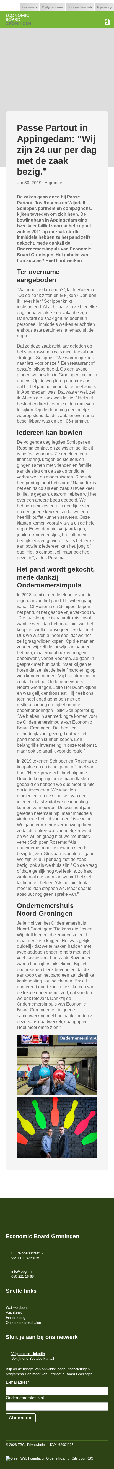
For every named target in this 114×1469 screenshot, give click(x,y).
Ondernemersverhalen (23, 1323)
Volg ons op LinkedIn (28, 1354)
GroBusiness (29, 7)
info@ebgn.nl (21, 1271)
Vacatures (14, 1313)
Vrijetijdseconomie (52, 7)
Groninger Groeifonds (80, 7)
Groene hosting (57, 1458)
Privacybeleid (37, 1445)
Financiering (15, 1318)
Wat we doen (16, 1308)
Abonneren (21, 1417)
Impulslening (104, 7)
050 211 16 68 (22, 1276)
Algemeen (55, 182)
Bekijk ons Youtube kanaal (32, 1358)
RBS (89, 1458)
